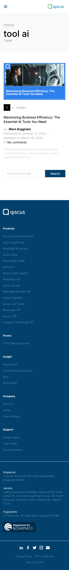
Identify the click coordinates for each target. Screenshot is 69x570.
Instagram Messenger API (18, 322)
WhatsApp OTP (12, 309)
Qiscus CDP (10, 316)
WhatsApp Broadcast (15, 248)
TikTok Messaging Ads (16, 343)
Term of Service (44, 556)
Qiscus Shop (10, 254)
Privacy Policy (24, 556)
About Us (8, 403)
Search (55, 173)
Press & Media (11, 416)
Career (7, 410)
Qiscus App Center (14, 260)
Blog (5, 376)
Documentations (12, 449)
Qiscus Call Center (14, 303)
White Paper (10, 382)
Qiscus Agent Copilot (15, 273)
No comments (17, 142)
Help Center (10, 443)
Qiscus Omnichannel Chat (18, 236)
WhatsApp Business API (17, 291)
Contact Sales (11, 437)
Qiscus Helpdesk (12, 297)
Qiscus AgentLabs (13, 242)
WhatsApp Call (11, 279)
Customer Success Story (17, 370)
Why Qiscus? (10, 364)
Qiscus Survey (11, 285)
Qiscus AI (8, 266)
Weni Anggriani (20, 129)
